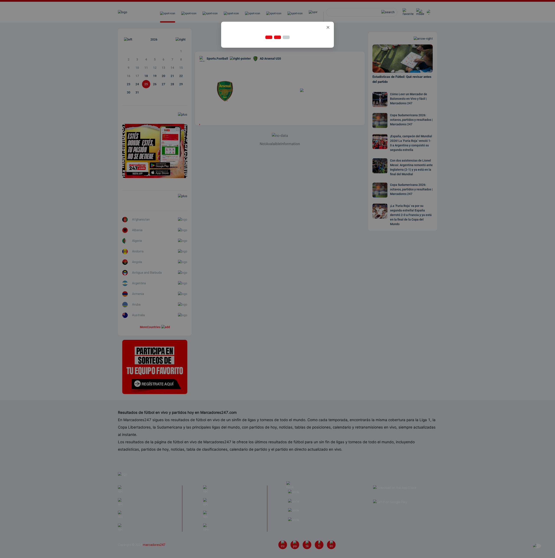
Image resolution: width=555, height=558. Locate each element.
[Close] (328, 27)
